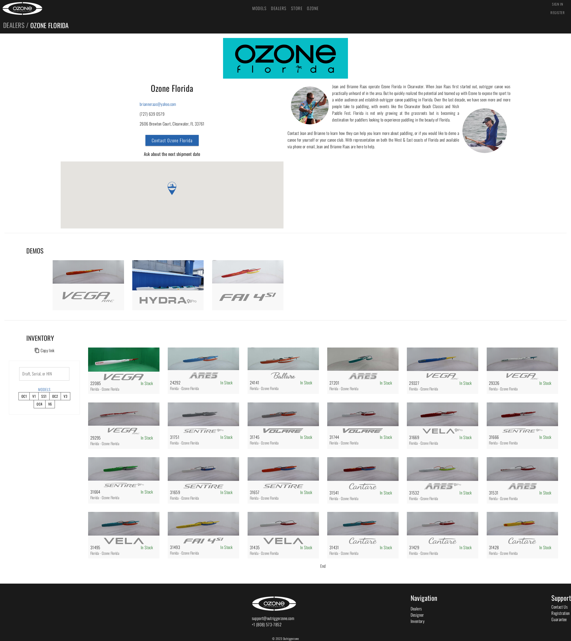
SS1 (43, 396)
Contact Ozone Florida (172, 140)
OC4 (39, 404)
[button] (172, 188)
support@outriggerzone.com (273, 618)
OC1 (24, 396)
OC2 (55, 396)
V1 (34, 396)
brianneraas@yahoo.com (158, 104)
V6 (50, 404)
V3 (65, 396)
